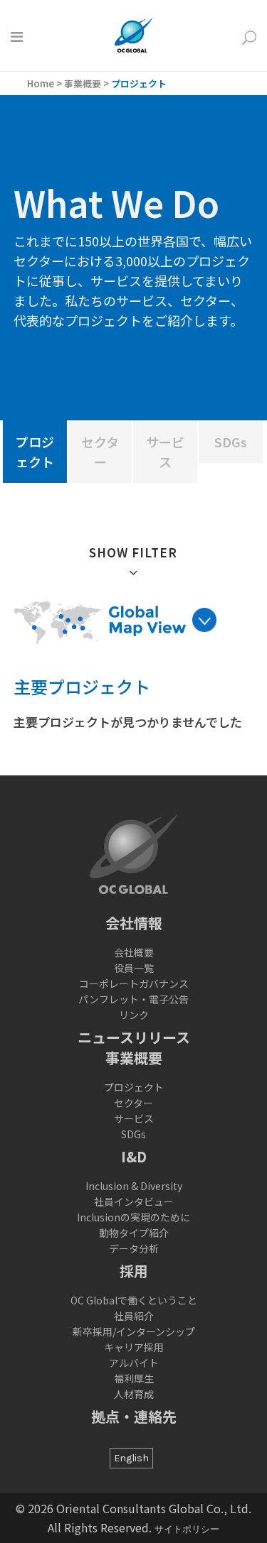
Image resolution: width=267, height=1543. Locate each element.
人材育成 (134, 1394)
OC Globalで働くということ (133, 1300)
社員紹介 (134, 1315)
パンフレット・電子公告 (133, 999)
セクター (133, 1102)
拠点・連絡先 (134, 1416)
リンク (134, 1014)
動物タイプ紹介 (134, 1232)
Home (40, 83)
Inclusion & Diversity (133, 1186)
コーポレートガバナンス (134, 983)
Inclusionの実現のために (133, 1217)
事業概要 (82, 83)
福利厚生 (134, 1378)
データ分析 (134, 1248)
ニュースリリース (134, 1037)
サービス (134, 1118)
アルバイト (134, 1362)
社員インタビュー (134, 1201)
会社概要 (134, 952)
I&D (134, 1156)
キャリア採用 (134, 1347)
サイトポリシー (187, 1529)
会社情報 (133, 923)
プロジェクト (134, 1087)
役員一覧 (134, 968)
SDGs (133, 1134)
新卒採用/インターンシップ (134, 1331)
